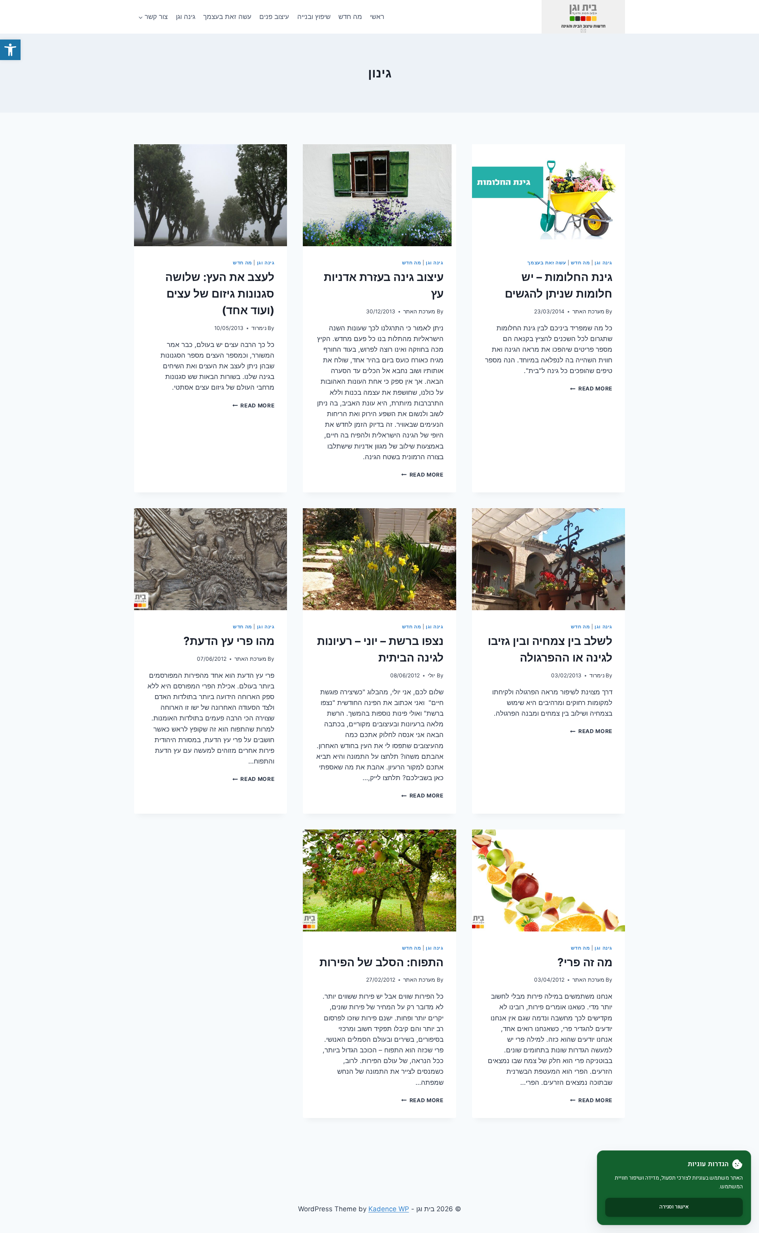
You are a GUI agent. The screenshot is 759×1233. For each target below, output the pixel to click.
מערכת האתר (588, 311)
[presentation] (548, 195)
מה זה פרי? (584, 962)
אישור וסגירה (674, 1207)
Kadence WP (388, 1209)
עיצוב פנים (274, 17)
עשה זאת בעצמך (227, 17)
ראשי (377, 17)
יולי (431, 675)
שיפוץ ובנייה (313, 17)
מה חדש (350, 17)
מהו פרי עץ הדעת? (228, 641)
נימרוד (258, 328)
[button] (10, 50)
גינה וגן (185, 17)
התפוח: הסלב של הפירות (381, 962)
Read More (591, 388)
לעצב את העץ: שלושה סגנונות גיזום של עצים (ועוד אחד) (219, 293)
